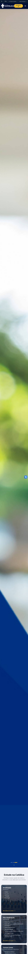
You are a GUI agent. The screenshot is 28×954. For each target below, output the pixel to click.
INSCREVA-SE (18, 6)
